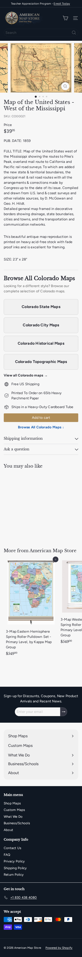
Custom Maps (14, 810)
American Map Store (53, 550)
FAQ (7, 855)
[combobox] (41, 32)
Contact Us (12, 848)
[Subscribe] (63, 711)
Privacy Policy (14, 861)
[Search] (74, 32)
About (8, 830)
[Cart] (65, 18)
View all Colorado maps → (26, 375)
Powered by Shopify (58, 947)
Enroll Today (62, 3)
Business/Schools (17, 823)
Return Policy (14, 875)
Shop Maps (12, 803)
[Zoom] (65, 86)
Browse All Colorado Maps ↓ (41, 427)
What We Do (13, 817)
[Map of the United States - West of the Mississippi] (31, 505)
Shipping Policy (15, 868)
